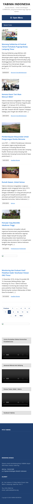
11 (22, 312)
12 (27, 312)
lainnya (13, 203)
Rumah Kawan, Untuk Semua (13, 182)
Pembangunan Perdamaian (18, 248)
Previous (6, 308)
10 (18, 312)
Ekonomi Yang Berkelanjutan (19, 72)
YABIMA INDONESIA (16, 4)
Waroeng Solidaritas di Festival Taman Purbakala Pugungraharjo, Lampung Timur (15, 46)
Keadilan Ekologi (15, 160)
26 (15, 315)
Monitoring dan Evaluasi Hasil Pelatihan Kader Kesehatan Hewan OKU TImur (15, 272)
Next (21, 315)
